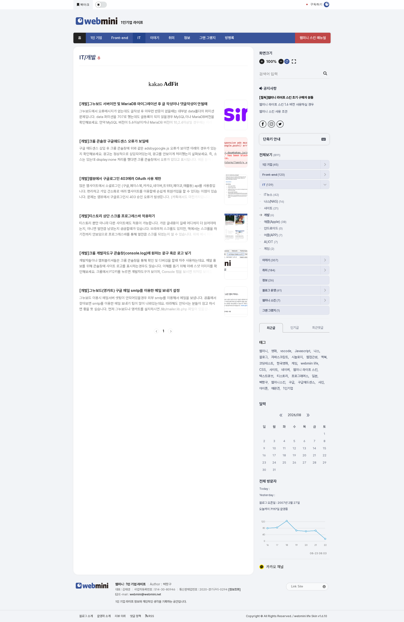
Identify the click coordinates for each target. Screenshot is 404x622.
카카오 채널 (275, 567)
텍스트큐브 (266, 376)
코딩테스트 (266, 363)
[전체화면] (293, 61)
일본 (314, 376)
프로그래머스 (300, 376)
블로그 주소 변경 (270, 111)
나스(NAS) (274, 201)
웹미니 (263, 351)
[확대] (261, 61)
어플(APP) (273, 235)
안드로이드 (273, 228)
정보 (187, 38)
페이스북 (263, 125)
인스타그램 (272, 125)
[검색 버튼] (325, 73)
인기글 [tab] (294, 327)
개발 (269, 215)
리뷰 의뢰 (120, 616)
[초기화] (286, 61)
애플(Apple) (275, 222)
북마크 (84, 4)
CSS (262, 370)
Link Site (297, 586)
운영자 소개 (104, 616)
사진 (321, 382)
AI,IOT (271, 242)
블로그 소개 (86, 616)
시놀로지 (297, 357)
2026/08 (294, 415)
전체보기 (269, 155)
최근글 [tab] (271, 328)
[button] (294, 139)
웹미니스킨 (278, 382)
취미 (172, 38)
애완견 (275, 388)
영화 (274, 351)
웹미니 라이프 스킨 (305, 370)
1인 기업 (96, 38)
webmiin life (309, 363)
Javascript (302, 351)
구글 (291, 382)
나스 (316, 351)
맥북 (324, 357)
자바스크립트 (279, 357)
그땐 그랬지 (207, 38)
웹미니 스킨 (271, 300)
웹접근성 (311, 357)
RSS (151, 616)
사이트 (271, 208)
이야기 (154, 38)
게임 (269, 248)
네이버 (285, 370)
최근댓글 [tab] (317, 327)
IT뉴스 (271, 195)
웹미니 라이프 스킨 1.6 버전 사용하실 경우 (286, 97)
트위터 (281, 125)
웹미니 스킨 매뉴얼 (313, 38)
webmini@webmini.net (145, 594)
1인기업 (288, 388)
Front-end (119, 38)
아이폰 (263, 388)
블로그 (263, 357)
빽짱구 (263, 382)
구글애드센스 (306, 382)
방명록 (229, 38)
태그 (262, 342)
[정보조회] (234, 589)
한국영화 (282, 363)
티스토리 (282, 376)
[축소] (281, 61)
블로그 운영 (272, 290)
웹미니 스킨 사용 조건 (273, 104)
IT (139, 38)
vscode (285, 351)
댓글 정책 (135, 616)
